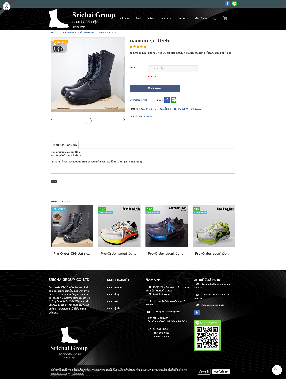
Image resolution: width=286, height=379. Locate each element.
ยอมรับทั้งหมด (221, 371)
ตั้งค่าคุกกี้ (204, 371)
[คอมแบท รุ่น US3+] (88, 76)
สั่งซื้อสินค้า (156, 88)
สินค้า (138, 18)
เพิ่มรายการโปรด (139, 99)
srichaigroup (145, 116)
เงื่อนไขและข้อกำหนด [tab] (65, 145)
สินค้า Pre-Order (149, 108)
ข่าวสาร (166, 18)
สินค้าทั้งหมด (166, 108)
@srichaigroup (161, 294)
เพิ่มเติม (200, 18)
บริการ (152, 18)
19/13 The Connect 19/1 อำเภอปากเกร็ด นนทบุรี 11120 (167, 288)
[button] (215, 19)
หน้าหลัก (124, 18)
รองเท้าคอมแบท (181, 108)
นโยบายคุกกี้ (78, 373)
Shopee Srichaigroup (168, 311)
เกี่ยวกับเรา (183, 18)
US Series (196, 108)
